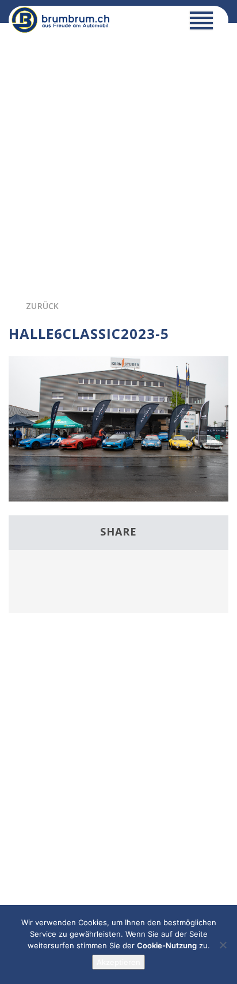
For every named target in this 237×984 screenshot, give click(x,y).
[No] (222, 945)
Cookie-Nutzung (167, 945)
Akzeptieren (118, 962)
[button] (201, 23)
